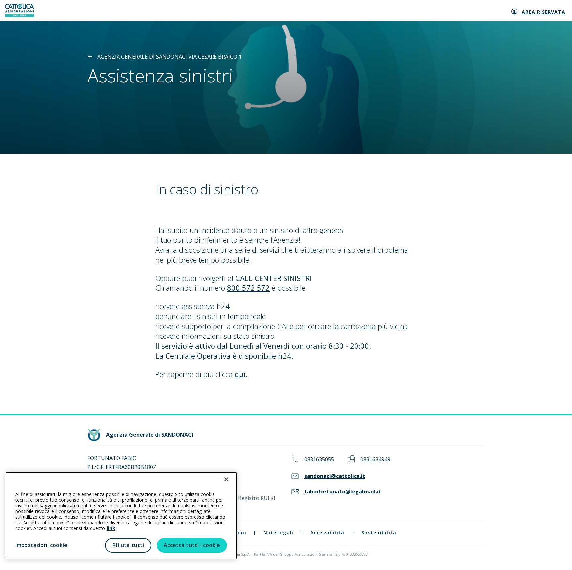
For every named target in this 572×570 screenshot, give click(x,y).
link (111, 528)
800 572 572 (248, 288)
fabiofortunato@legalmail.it (342, 492)
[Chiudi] (226, 479)
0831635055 (319, 459)
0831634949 (375, 459)
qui (240, 374)
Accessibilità (327, 532)
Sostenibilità (378, 532)
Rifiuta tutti (128, 545)
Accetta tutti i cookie (192, 545)
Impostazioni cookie (41, 545)
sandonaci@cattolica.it (334, 476)
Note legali (278, 532)
